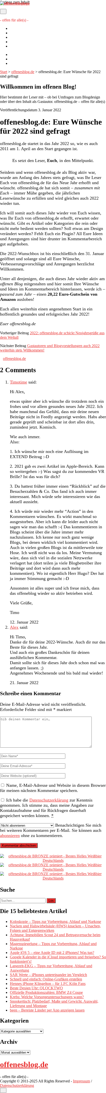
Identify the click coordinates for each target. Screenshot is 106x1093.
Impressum (18, 42)
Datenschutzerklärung (27, 46)
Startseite (17, 28)
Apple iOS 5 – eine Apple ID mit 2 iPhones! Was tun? (52, 952)
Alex (14, 627)
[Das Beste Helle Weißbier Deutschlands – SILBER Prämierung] (53, 869)
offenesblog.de (22, 72)
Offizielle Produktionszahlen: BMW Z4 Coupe (46, 992)
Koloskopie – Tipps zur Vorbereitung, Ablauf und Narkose (55, 921)
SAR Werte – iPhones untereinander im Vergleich (48, 975)
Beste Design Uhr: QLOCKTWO (36, 988)
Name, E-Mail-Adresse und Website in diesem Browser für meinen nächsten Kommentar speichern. (53, 788)
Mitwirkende (20, 33)
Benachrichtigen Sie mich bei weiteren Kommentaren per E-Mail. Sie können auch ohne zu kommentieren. (50, 830)
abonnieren (10, 835)
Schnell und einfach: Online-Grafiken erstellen (46, 979)
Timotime (18, 382)
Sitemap (16, 37)
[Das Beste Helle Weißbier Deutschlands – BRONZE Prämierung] (53, 878)
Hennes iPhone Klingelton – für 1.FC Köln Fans (48, 983)
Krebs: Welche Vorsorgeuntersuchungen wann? (47, 997)
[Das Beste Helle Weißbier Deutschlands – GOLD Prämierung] (53, 860)
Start (3, 72)
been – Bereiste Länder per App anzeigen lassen (47, 1010)
